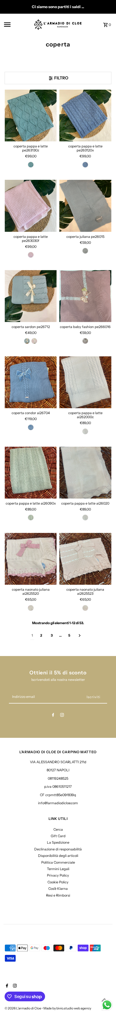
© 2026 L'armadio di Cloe (23, 1008)
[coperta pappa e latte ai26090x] (31, 473)
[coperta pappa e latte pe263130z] (31, 116)
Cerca (58, 829)
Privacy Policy (58, 875)
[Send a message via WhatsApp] (107, 1005)
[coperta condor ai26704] (31, 382)
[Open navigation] (17, 24)
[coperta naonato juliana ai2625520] (31, 559)
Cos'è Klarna (58, 889)
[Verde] (30, 164)
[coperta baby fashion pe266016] (85, 296)
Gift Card (58, 836)
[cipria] (85, 341)
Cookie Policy (58, 882)
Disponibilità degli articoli (58, 856)
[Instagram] (62, 716)
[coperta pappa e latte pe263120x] (85, 116)
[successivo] (79, 635)
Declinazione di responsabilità (58, 849)
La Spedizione (58, 842)
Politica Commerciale (58, 862)
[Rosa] (30, 255)
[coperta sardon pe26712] (31, 296)
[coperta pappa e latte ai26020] (85, 473)
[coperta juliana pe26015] (85, 206)
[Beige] (30, 608)
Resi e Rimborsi (58, 895)
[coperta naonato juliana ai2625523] (85, 559)
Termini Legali (58, 869)
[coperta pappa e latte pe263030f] (31, 206)
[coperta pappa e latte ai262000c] (85, 382)
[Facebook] (53, 716)
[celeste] (85, 164)
